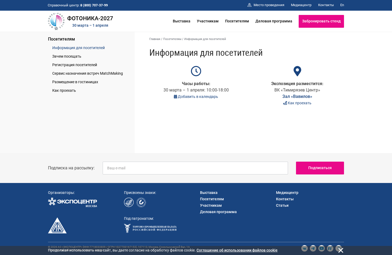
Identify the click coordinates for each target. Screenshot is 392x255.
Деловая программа (273, 21)
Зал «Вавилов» (297, 96)
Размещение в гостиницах (75, 82)
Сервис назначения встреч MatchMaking (87, 73)
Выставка (181, 21)
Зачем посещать (66, 56)
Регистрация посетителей (74, 65)
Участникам (208, 21)
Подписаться (320, 168)
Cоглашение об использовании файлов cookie (237, 250)
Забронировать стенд (321, 21)
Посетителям (237, 21)
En (342, 5)
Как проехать (64, 90)
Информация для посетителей (78, 48)
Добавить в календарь (197, 96)
